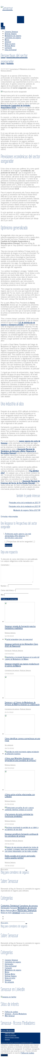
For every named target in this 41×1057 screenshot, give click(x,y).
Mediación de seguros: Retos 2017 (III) (26, 510)
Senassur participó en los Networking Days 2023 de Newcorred (21, 645)
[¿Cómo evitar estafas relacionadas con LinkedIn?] (20, 789)
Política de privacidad (10, 1035)
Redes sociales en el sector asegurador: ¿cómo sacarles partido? (20, 856)
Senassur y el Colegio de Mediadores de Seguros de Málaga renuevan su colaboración (22, 703)
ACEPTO (4, 1055)
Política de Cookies (27, 1052)
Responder (8, 545)
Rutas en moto (10, 43)
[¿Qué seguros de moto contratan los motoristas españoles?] (22, 809)
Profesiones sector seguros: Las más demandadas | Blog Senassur (18, 534)
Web (2, 594)
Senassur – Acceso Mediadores (16, 1013)
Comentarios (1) (15, 69)
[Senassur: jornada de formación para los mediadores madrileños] (20, 621)
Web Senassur (10, 1015)
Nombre (4, 585)
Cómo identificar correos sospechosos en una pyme (22, 739)
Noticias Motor (10, 45)
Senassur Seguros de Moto (12, 1037)
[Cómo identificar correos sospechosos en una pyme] (20, 733)
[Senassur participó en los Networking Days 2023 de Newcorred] (19, 639)
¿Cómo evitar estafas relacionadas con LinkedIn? (20, 795)
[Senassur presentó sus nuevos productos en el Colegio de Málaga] (22, 659)
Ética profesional (10, 49)
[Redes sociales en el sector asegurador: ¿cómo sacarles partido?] (22, 851)
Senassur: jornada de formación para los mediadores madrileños (20, 627)
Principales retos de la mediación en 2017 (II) (24, 506)
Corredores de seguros (13, 37)
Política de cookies (11, 1011)
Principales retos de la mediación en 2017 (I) (24, 502)
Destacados (5, 907)
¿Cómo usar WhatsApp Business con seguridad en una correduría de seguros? (20, 759)
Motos (7, 39)
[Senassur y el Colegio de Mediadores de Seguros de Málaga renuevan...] (20, 697)
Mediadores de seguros (13, 35)
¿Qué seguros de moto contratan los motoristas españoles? (19, 815)
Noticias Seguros (11, 33)
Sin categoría (9, 745)
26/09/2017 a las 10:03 (13, 537)
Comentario (5, 564)
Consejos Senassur (11, 31)
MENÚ (3, 27)
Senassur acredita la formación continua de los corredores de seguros (21, 835)
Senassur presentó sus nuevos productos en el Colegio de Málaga (22, 664)
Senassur (8, 41)
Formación (8, 47)
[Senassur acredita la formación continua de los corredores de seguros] (22, 829)
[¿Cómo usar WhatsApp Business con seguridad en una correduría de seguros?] (22, 753)
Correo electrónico (8, 590)
